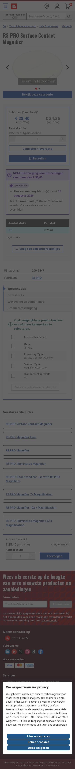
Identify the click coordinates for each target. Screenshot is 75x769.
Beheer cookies (38, 742)
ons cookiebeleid (57, 724)
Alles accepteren (38, 736)
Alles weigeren (38, 748)
